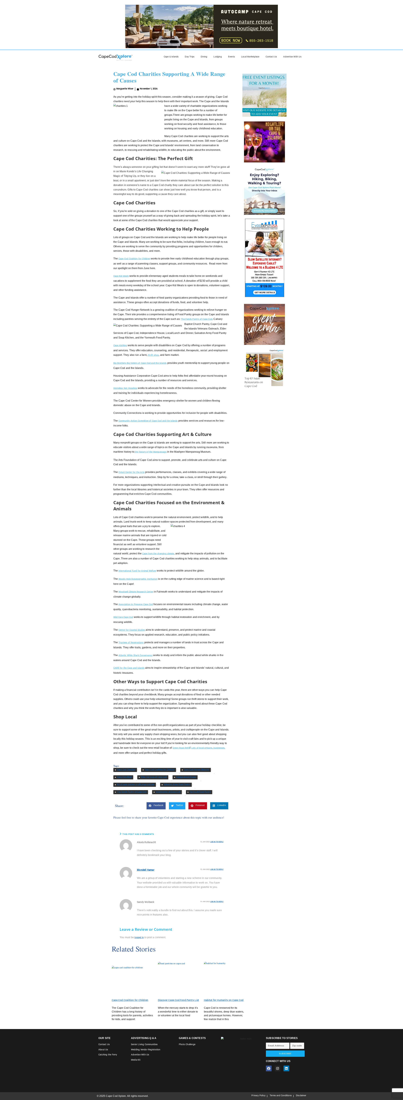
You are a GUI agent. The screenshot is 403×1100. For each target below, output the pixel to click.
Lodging (217, 57)
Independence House (186, 777)
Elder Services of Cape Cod (154, 777)
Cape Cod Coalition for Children (134, 259)
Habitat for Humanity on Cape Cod (223, 1000)
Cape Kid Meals (121, 276)
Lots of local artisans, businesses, (208, 748)
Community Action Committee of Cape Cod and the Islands (148, 421)
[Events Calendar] (264, 324)
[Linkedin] (286, 1068)
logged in (139, 938)
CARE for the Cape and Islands (129, 668)
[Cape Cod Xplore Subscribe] (264, 190)
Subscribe (285, 1053)
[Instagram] (277, 1068)
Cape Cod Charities (126, 770)
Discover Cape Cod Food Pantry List (178, 1000)
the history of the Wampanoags (150, 452)
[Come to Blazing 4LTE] (264, 257)
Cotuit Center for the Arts (132, 472)
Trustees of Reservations (131, 643)
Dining (204, 57)
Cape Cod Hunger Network (196, 770)
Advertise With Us (292, 57)
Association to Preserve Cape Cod (136, 605)
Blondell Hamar (145, 870)
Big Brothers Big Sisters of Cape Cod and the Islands (140, 363)
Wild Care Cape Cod (123, 617)
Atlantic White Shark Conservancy (136, 655)
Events (231, 57)
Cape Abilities (120, 346)
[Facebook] (269, 1068)
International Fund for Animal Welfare (137, 571)
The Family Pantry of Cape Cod (196, 319)
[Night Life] (264, 141)
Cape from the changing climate (158, 554)
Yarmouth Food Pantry (200, 792)
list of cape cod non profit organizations (135, 784)
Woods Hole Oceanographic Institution (138, 579)
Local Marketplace (250, 57)
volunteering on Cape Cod (168, 792)
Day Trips (189, 57)
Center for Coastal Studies (132, 630)
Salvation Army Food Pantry (177, 784)
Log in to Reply (217, 842)
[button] (156, 805)
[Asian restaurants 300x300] (264, 368)
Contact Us (271, 57)
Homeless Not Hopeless (125, 388)
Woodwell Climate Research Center (136, 592)
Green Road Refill (181, 748)
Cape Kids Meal (124, 777)
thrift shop (153, 355)
